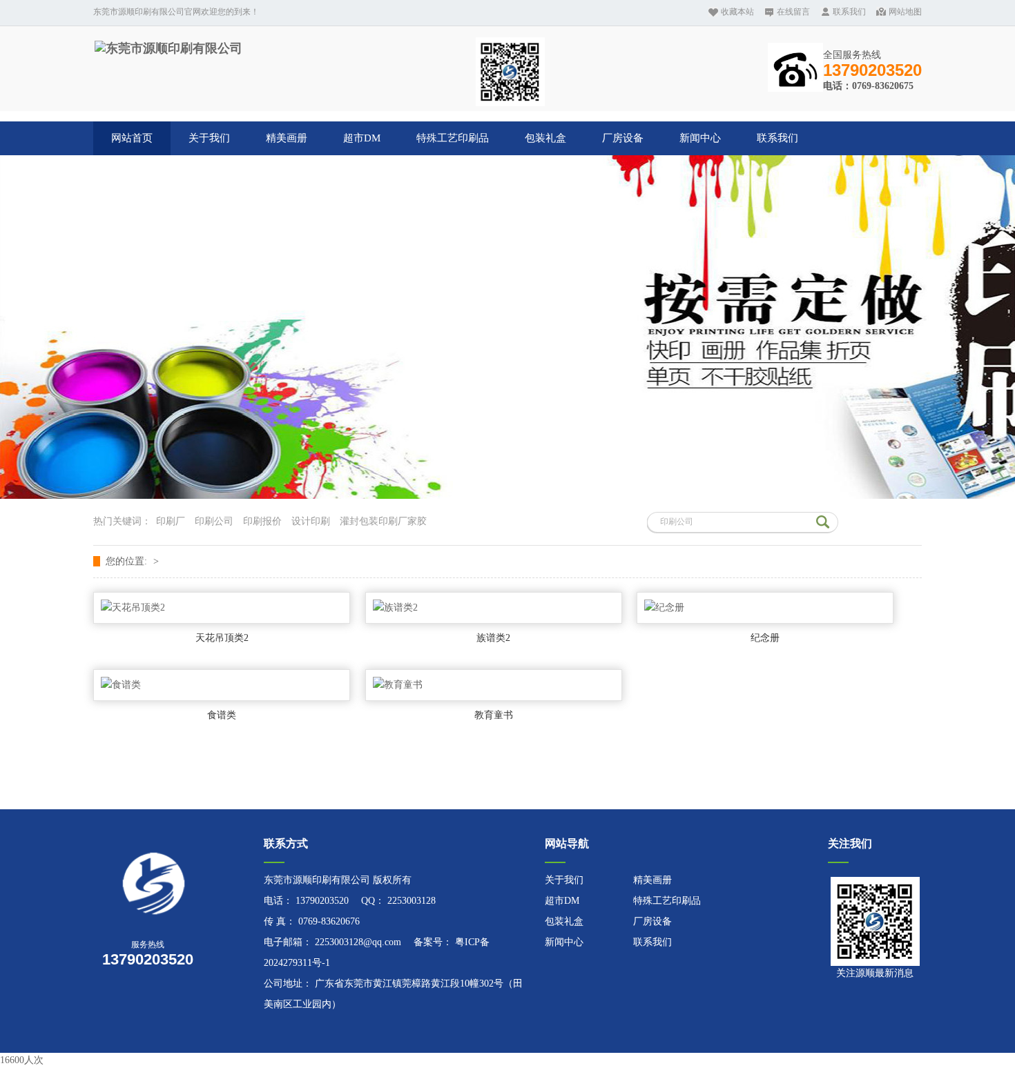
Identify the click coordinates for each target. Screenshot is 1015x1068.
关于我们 (209, 138)
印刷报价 (262, 521)
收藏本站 (737, 12)
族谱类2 (493, 638)
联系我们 (849, 12)
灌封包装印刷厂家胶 (383, 521)
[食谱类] (221, 685)
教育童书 (493, 715)
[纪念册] (765, 608)
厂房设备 (623, 138)
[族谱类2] (493, 608)
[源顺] (171, 883)
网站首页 (132, 138)
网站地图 (905, 12)
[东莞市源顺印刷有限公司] (168, 48)
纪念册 (765, 638)
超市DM (361, 138)
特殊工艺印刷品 (452, 138)
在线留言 (793, 12)
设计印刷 (310, 521)
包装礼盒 (545, 138)
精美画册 (286, 138)
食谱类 (221, 715)
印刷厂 (170, 521)
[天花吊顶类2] (221, 608)
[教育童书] (493, 685)
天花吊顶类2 (222, 638)
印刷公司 (214, 521)
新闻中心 (700, 138)
